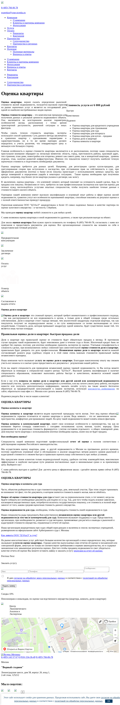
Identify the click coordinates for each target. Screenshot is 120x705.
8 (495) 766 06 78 (9, 7)
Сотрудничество (21, 41)
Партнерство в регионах (25, 44)
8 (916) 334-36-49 (26, 657)
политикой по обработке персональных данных (78, 701)
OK (108, 701)
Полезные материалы (23, 51)
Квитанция (18, 36)
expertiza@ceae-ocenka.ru (13, 12)
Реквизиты (18, 33)
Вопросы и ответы (22, 54)
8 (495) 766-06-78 (44, 657)
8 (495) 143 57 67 (9, 657)
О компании (19, 20)
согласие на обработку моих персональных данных (39, 578)
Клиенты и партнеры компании (29, 23)
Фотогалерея (19, 25)
